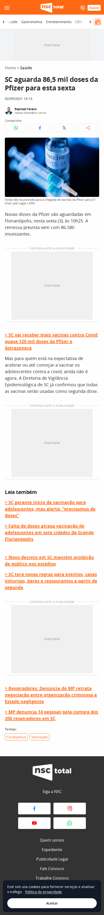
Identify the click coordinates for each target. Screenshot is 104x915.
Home (10, 67)
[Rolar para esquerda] (3, 21)
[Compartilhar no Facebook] (40, 128)
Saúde (12, 21)
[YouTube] (34, 823)
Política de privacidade (43, 891)
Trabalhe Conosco (52, 878)
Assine (94, 8)
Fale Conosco (52, 868)
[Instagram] (69, 808)
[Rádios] (98, 22)
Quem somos (52, 840)
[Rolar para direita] (90, 21)
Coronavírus (16, 737)
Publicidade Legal (52, 859)
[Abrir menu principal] (6, 7)
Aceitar (52, 903)
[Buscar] (83, 8)
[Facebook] (34, 808)
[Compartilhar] (88, 128)
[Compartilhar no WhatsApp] (16, 128)
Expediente (52, 849)
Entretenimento (58, 21)
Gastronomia (31, 21)
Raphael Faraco (26, 109)
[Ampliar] (92, 143)
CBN (78, 21)
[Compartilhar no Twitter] (64, 128)
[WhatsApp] (69, 823)
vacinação (39, 737)
